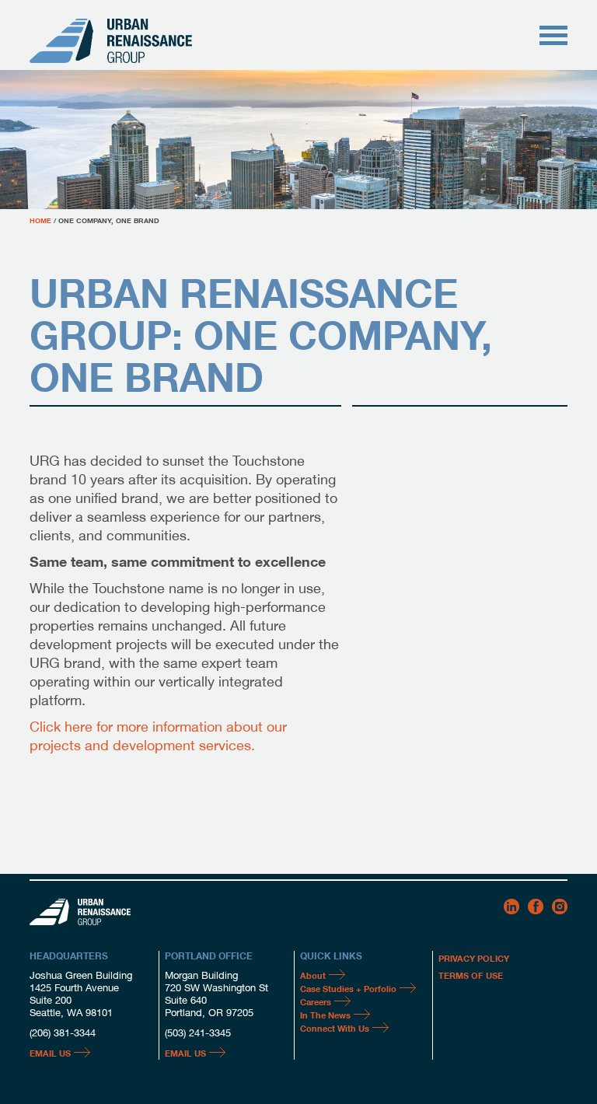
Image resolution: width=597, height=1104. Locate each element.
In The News (325, 1014)
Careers (315, 1001)
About (313, 974)
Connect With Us (334, 1027)
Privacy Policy (473, 957)
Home (40, 219)
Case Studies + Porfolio (348, 988)
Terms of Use (470, 974)
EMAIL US (50, 1052)
